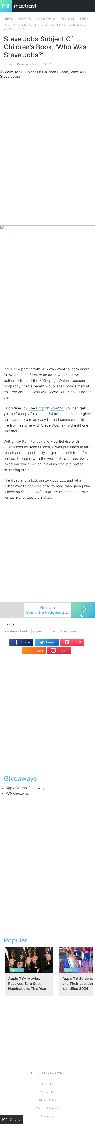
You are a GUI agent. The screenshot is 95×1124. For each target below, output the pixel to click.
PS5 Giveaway (18, 793)
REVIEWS (67, 18)
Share (25, 642)
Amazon (57, 408)
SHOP (84, 18)
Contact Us (47, 1092)
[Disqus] (47, 713)
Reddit (37, 650)
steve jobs (40, 631)
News (27, 25)
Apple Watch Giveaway (25, 788)
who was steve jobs (68, 631)
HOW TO (25, 18)
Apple (17, 25)
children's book (16, 631)
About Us (47, 1084)
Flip (74, 640)
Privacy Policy (47, 1100)
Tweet (51, 642)
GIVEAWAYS (46, 18)
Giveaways (48, 1116)
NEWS (8, 18)
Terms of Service (47, 1108)
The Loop (36, 408)
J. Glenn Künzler (16, 64)
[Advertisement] (47, 175)
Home (7, 25)
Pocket (63, 650)
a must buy (78, 492)
